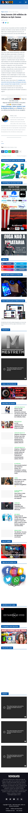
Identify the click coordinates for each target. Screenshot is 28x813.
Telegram (3, 106)
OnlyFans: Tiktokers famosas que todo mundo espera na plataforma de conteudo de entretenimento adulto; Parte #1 (20, 454)
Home (7, 808)
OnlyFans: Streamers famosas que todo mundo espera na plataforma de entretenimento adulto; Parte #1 (20, 438)
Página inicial (4, 11)
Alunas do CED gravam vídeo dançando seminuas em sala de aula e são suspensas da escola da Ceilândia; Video (20, 413)
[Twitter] (5, 22)
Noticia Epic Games (13, 11)
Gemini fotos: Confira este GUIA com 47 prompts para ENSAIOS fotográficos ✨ (20, 483)
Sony (15, 147)
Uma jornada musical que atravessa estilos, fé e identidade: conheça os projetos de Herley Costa (20, 469)
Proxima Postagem (21, 156)
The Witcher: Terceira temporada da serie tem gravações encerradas (20, 534)
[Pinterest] (13, 151)
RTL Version (19, 810)
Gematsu (2, 143)
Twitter (14, 106)
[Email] (16, 151)
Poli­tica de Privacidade (16, 808)
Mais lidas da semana (8, 403)
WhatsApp (9, 106)
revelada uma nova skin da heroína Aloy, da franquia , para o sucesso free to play (13, 82)
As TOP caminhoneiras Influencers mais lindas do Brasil (19, 426)
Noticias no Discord (8, 108)
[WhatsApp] (8, 22)
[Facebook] (3, 22)
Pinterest (19, 108)
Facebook (19, 106)
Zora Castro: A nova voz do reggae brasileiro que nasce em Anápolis (20, 496)
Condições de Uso (10, 810)
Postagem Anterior (6, 156)
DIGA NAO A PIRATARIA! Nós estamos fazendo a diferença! (19, 507)
